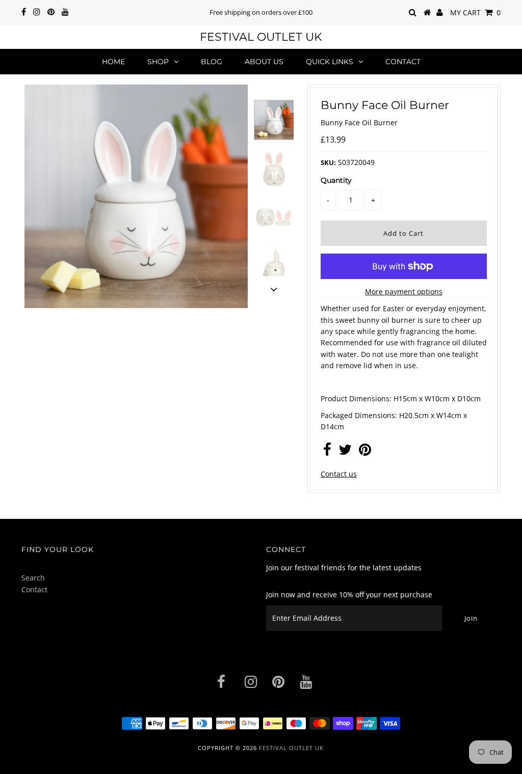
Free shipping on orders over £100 (261, 12)
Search (33, 578)
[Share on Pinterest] (365, 452)
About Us (264, 61)
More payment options (403, 291)
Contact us (339, 474)
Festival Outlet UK (261, 37)
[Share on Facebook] (327, 452)
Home (113, 61)
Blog (211, 61)
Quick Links (329, 61)
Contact (403, 61)
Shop (158, 61)
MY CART (475, 12)
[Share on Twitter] (345, 452)
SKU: (328, 162)
